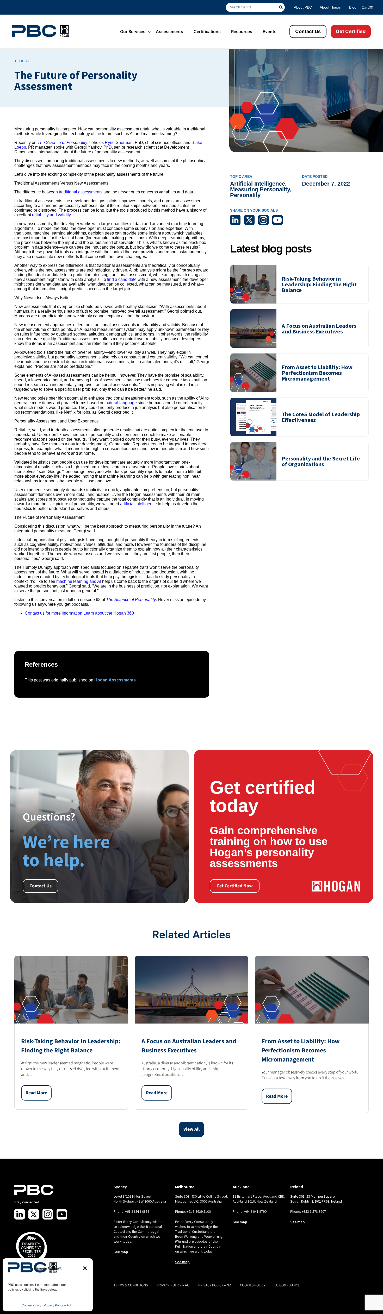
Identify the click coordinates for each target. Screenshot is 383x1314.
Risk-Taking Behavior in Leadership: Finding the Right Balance (319, 284)
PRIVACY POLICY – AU (173, 1285)
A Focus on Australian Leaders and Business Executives (319, 328)
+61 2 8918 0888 (137, 1211)
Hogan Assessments (115, 680)
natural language (121, 403)
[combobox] (252, 7)
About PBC (303, 7)
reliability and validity (51, 215)
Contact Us (308, 31)
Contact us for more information (53, 613)
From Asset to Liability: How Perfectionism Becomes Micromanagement (317, 372)
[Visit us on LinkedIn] (19, 1214)
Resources (241, 31)
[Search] (282, 7)
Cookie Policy (31, 1305)
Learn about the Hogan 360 (108, 613)
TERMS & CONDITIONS (131, 1285)
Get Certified (351, 31)
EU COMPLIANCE (287, 1285)
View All (191, 1129)
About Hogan (330, 7)
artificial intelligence (138, 504)
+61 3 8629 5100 (199, 1211)
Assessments (169, 31)
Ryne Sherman (119, 142)
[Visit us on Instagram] (47, 1214)
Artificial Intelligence (257, 183)
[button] (85, 1268)
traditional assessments (80, 192)
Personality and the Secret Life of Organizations (321, 461)
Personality (245, 195)
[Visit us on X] (33, 1214)
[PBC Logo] (40, 31)
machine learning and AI (78, 581)
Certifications (207, 31)
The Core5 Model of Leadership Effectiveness (321, 417)
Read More (36, 1093)
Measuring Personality (260, 189)
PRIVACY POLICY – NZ (214, 1285)
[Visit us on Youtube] (62, 1214)
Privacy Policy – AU (57, 1305)
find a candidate (122, 279)
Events (269, 31)
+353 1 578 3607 (314, 1211)
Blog (352, 7)
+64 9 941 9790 (255, 1211)
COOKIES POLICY (252, 1285)
